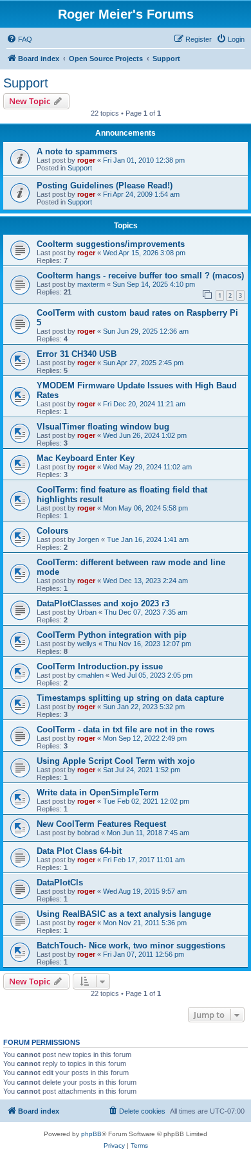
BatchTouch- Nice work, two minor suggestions (131, 945)
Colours (52, 531)
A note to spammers (77, 151)
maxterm (91, 284)
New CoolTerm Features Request (101, 824)
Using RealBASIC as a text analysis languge (124, 914)
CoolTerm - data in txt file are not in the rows (125, 729)
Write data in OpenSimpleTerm (98, 792)
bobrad (88, 833)
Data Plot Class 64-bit (79, 851)
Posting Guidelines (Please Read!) (104, 185)
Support (25, 83)
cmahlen (90, 675)
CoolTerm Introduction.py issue (100, 666)
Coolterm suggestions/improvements (111, 244)
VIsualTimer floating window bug (103, 426)
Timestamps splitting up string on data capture (130, 698)
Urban (87, 612)
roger (86, 160)
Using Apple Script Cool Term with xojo (116, 761)
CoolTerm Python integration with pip (112, 635)
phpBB (91, 1133)
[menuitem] (19, 39)
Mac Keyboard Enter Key (86, 458)
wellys (87, 643)
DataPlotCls (60, 882)
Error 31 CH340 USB (76, 354)
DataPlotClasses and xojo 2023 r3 (103, 603)
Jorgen (88, 539)
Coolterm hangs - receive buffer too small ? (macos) (140, 275)
